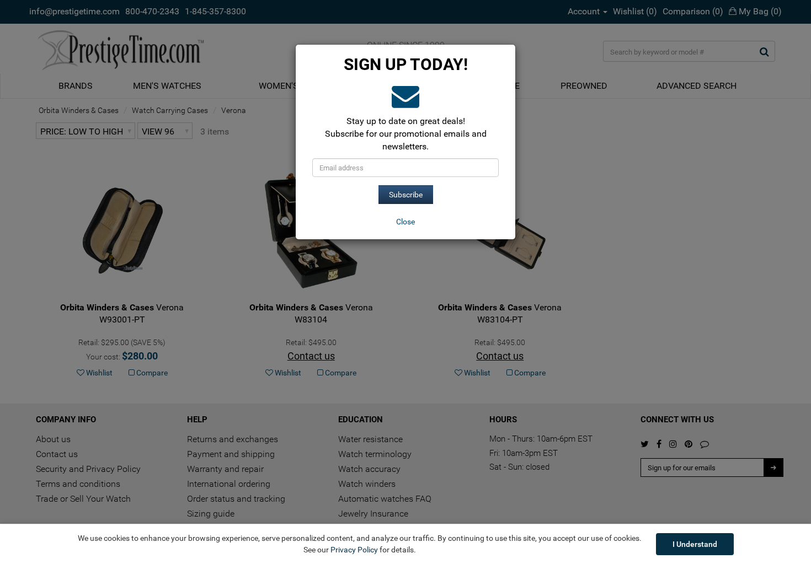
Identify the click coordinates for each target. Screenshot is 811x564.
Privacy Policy (354, 549)
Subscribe (406, 194)
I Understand (695, 544)
